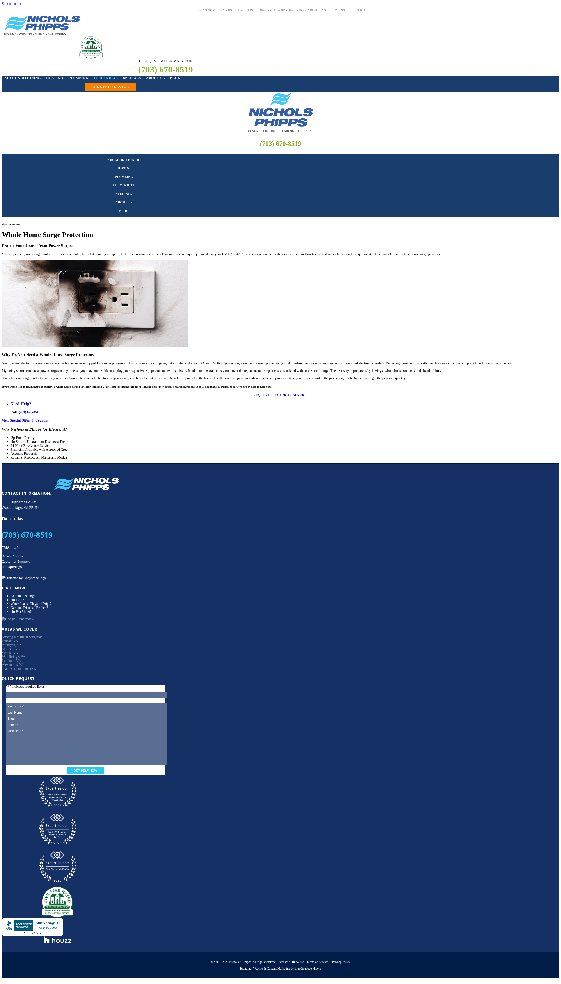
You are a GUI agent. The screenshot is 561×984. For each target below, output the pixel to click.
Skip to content (12, 3)
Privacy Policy (341, 962)
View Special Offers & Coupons (25, 420)
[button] (110, 87)
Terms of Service (317, 962)
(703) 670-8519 (280, 143)
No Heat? (17, 600)
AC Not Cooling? (23, 596)
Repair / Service (14, 556)
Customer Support (16, 561)
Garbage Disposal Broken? (29, 607)
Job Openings (12, 566)
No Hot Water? (21, 611)
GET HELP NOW (85, 770)
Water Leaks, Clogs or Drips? (31, 604)
